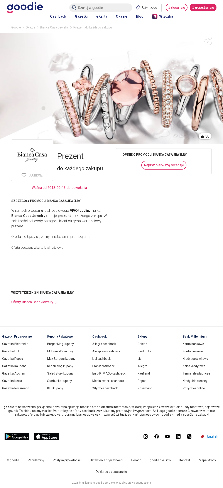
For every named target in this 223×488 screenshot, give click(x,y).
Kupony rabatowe (60, 336)
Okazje (121, 16)
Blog (140, 16)
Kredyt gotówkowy (195, 358)
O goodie (13, 460)
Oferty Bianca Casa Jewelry (32, 302)
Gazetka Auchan (13, 373)
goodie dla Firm (160, 460)
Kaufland (144, 373)
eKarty (101, 16)
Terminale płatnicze (196, 373)
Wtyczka (166, 16)
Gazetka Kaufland (14, 366)
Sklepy (142, 336)
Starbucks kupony (59, 381)
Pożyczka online (194, 388)
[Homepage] (25, 7)
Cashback (58, 16)
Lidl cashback (101, 358)
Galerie (142, 344)
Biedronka (145, 351)
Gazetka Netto (12, 381)
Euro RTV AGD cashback (108, 373)
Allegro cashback (104, 344)
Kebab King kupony (60, 366)
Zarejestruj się (203, 7)
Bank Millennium (195, 336)
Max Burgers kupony (61, 358)
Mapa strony (207, 460)
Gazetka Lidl (10, 351)
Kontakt (184, 460)
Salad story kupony (60, 373)
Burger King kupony (60, 344)
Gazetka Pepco (12, 358)
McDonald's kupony (60, 351)
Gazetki (81, 16)
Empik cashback (103, 366)
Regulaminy (36, 460)
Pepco (142, 381)
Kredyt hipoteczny (195, 381)
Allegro (142, 366)
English (212, 436)
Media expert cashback (108, 381)
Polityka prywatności (67, 460)
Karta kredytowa (194, 366)
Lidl (140, 358)
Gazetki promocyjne (17, 336)
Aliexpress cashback (106, 351)
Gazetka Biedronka (15, 344)
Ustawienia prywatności (106, 460)
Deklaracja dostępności (111, 471)
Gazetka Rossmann (15, 388)
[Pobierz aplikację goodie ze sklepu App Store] (47, 439)
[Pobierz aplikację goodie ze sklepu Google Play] (17, 439)
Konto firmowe (193, 351)
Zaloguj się (176, 7)
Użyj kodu (149, 7)
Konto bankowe (193, 344)
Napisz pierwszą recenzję (164, 165)
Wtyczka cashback (105, 388)
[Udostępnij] (208, 41)
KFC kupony (55, 388)
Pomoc (136, 460)
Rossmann (145, 388)
